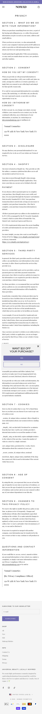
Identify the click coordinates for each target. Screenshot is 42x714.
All (3, 631)
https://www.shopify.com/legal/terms (26, 237)
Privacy (4, 663)
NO (21, 364)
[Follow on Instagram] (9, 688)
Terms (4, 659)
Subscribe (10, 619)
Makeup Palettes (7, 641)
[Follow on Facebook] (3, 688)
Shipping (5, 656)
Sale (3, 638)
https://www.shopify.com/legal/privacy (16, 242)
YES (21, 358)
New (3, 634)
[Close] (38, 346)
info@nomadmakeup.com (10, 120)
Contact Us (6, 652)
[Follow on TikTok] (14, 688)
